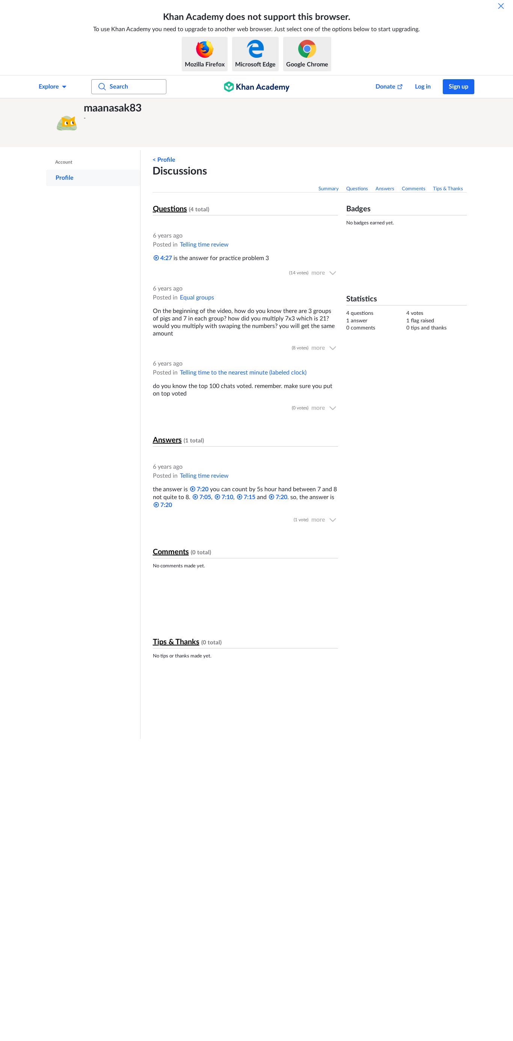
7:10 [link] (226, 497)
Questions (357, 189)
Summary (328, 189)
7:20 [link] (201, 489)
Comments (413, 189)
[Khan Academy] (257, 86)
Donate (385, 87)
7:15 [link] (248, 497)
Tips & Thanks (448, 189)
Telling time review (204, 245)
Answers (385, 189)
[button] (67, 122)
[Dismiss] (501, 6)
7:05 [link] (204, 497)
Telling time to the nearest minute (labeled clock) (243, 373)
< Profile (163, 160)
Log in (423, 87)
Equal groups (197, 298)
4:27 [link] (165, 258)
